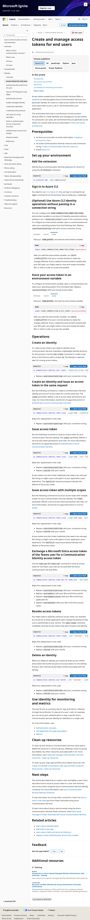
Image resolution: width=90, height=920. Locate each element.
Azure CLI (45, 149)
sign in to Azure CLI (50, 192)
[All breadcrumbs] (34, 32)
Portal (63, 25)
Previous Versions (20, 915)
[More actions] (86, 32)
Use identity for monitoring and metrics (48, 87)
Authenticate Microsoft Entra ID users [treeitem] (16, 86)
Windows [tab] (37, 234)
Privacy (50, 915)
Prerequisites (38, 79)
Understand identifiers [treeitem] (14, 106)
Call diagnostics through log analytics (51, 731)
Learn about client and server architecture (53, 832)
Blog (31, 915)
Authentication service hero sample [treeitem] (16, 132)
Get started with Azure (77, 25)
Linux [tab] (54, 234)
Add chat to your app (45, 829)
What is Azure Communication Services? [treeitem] (15, 51)
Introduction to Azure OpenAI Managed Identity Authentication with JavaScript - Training (58, 874)
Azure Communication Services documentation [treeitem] (15, 41)
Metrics (39, 734)
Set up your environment (43, 82)
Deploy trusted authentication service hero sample (57, 835)
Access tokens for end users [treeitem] (16, 81)
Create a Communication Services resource (60, 146)
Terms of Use (6, 918)
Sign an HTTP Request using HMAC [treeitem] (16, 93)
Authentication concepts (46, 728)
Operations (38, 85)
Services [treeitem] (9, 61)
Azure (40, 32)
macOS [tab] (46, 234)
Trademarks (18, 918)
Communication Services (54, 32)
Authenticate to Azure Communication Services (51, 403)
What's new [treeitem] (10, 57)
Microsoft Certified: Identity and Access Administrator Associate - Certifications (57, 886)
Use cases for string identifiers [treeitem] (13, 115)
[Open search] (79, 19)
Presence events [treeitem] (12, 137)
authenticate (37, 99)
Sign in (84, 19)
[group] (60, 249)
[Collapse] (27, 30)
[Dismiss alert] (85, 4)
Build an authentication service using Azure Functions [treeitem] (14, 124)
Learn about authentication (47, 826)
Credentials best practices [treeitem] (15, 111)
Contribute (41, 915)
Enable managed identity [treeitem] (15, 103)
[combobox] (15, 35)
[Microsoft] (4, 19)
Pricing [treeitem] (8, 65)
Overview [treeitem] (9, 77)
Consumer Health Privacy (66, 915)
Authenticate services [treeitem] (14, 98)
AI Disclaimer (7, 915)
